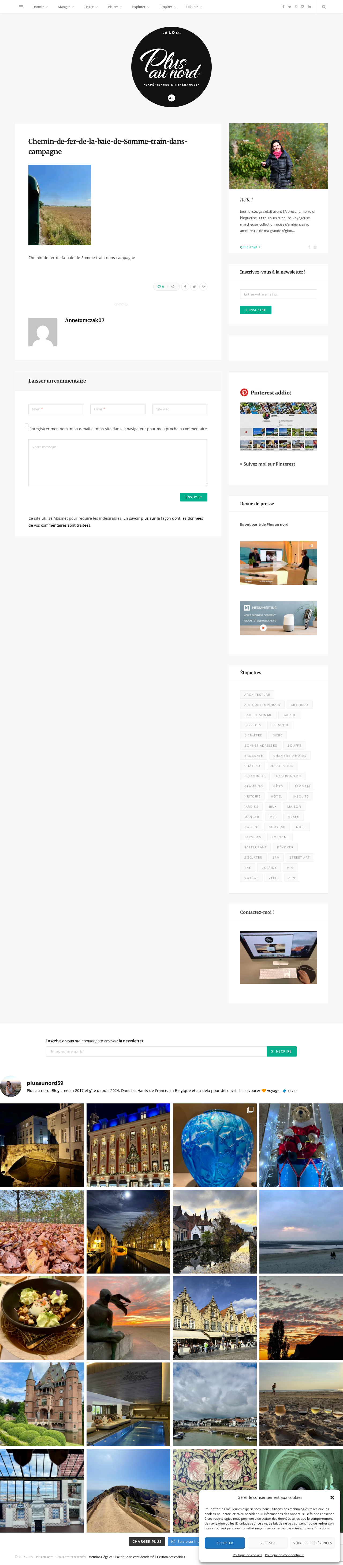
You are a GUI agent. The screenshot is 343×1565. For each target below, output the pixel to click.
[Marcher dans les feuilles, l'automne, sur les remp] (42, 1232)
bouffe (294, 745)
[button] (332, 1497)
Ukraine (269, 868)
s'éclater (253, 857)
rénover (285, 847)
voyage (251, 878)
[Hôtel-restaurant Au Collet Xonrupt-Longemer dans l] (42, 1318)
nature (251, 827)
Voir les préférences (312, 1543)
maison (294, 806)
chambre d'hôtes (289, 756)
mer (273, 817)
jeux (273, 806)
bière (278, 735)
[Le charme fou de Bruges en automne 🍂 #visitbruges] (215, 1232)
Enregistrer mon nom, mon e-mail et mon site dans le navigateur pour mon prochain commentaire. (118, 428)
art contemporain (262, 705)
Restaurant (255, 847)
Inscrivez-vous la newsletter (95, 1041)
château (252, 766)
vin (290, 868)
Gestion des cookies (171, 1557)
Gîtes (278, 786)
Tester (89, 7)
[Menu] (21, 6)
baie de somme (258, 715)
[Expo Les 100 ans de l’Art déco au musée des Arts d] (215, 1145)
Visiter (113, 7)
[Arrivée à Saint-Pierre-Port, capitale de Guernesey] (215, 1404)
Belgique (280, 725)
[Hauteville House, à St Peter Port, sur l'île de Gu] (42, 1491)
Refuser (267, 1543)
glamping (253, 786)
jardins (251, 806)
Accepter (225, 1543)
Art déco (299, 705)
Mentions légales (100, 1557)
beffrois (252, 725)
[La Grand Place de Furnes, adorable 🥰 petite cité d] (215, 1318)
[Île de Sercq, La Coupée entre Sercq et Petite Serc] (128, 1491)
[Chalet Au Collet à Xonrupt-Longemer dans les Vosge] (128, 1404)
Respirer (165, 7)
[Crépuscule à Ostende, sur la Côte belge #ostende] (128, 1318)
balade (289, 715)
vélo (273, 878)
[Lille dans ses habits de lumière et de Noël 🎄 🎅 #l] (128, 1145)
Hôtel (276, 796)
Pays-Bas (252, 837)
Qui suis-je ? (250, 247)
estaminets (255, 776)
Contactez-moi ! (257, 912)
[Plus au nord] (171, 67)
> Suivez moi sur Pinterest (267, 464)
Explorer (138, 7)
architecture (257, 694)
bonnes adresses (260, 745)
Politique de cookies (247, 1555)
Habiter (192, 7)
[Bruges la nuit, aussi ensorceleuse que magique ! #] (42, 1145)
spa (276, 857)
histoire (252, 796)
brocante (253, 756)
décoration (282, 766)
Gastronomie (289, 776)
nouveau (277, 827)
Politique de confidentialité (284, 1555)
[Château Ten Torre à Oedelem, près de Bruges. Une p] (42, 1404)
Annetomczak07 (85, 320)
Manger (64, 7)
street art (300, 857)
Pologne (280, 837)
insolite (301, 796)
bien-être (253, 735)
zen (291, 878)
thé (247, 868)
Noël (300, 827)
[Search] (322, 6)
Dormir (38, 7)
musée (293, 817)
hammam (302, 786)
